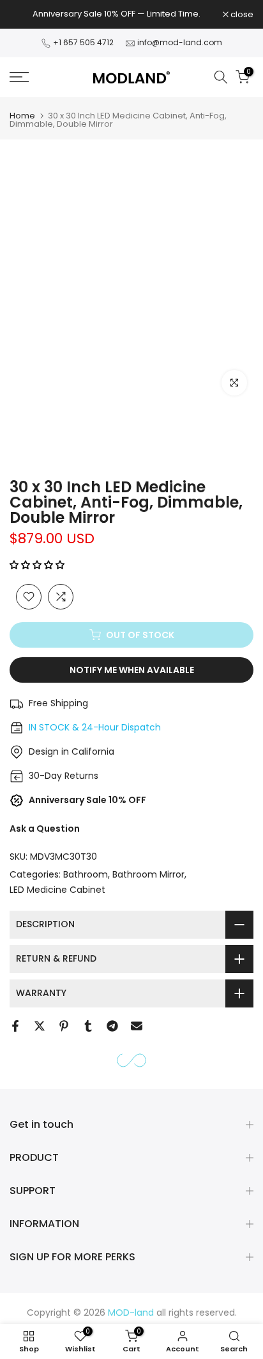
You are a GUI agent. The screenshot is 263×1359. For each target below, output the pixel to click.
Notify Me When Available (132, 670)
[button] (38, 565)
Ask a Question (45, 828)
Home (22, 115)
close (241, 14)
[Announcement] (116, 14)
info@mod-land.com (179, 42)
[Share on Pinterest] (64, 1026)
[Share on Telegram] (112, 1026)
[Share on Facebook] (15, 1026)
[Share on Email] (136, 1026)
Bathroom (85, 874)
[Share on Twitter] (39, 1026)
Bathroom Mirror (148, 874)
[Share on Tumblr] (88, 1026)
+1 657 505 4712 (84, 42)
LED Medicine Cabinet (57, 889)
